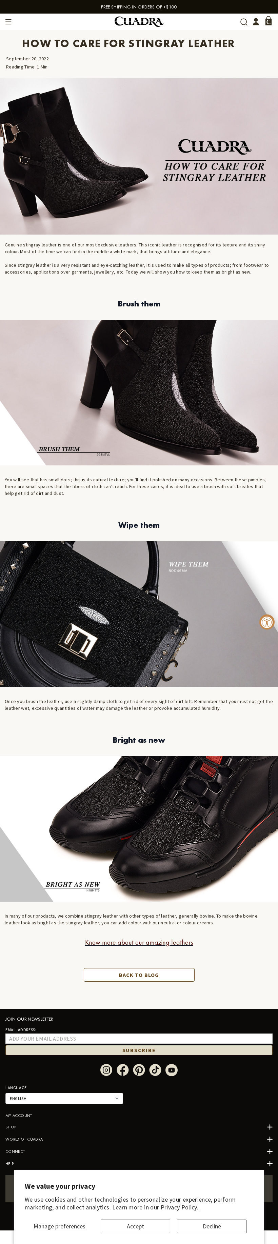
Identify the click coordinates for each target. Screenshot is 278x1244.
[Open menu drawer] (8, 22)
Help (9, 1163)
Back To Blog (139, 974)
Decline (212, 1226)
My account (18, 1115)
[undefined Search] (243, 21)
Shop (10, 1127)
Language (16, 1087)
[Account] (256, 21)
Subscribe (139, 1050)
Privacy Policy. (179, 1207)
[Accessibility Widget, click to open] (267, 622)
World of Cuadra (24, 1139)
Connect (15, 1151)
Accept (135, 1226)
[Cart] (268, 20)
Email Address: (20, 1029)
